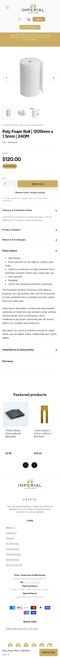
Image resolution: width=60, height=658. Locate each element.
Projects (10, 538)
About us (10, 527)
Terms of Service (14, 565)
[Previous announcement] (5, 39)
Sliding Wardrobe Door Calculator (22, 628)
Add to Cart (38, 183)
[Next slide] (34, 465)
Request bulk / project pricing (30, 192)
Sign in (39, 19)
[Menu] (7, 7)
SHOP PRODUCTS (30, 27)
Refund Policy (13, 559)
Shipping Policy (13, 554)
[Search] (19, 19)
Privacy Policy (12, 549)
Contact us (11, 533)
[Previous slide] (26, 465)
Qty (4, 178)
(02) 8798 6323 (32, 582)
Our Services (12, 543)
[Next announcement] (54, 39)
